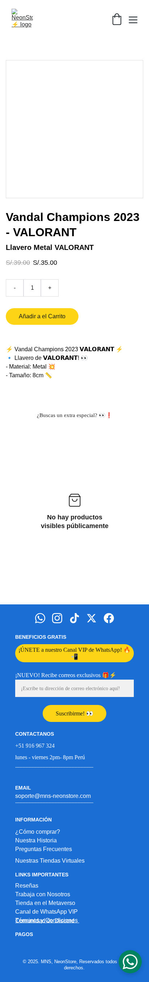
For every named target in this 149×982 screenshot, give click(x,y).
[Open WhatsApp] (130, 961)
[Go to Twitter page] (91, 618)
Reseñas (26, 886)
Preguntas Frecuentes (43, 849)
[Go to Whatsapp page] (40, 618)
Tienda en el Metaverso (45, 903)
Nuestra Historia (36, 840)
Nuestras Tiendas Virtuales (50, 861)
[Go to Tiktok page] (74, 618)
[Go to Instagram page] (57, 618)
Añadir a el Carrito (42, 316)
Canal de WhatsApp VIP (46, 912)
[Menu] (133, 20)
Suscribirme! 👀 (74, 713)
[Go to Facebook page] (109, 618)
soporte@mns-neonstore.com (53, 796)
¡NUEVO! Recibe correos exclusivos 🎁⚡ (65, 675)
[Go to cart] (117, 20)
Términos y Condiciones (47, 920)
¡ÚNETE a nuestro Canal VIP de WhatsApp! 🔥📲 (74, 653)
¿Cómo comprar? (37, 832)
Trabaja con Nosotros (42, 894)
